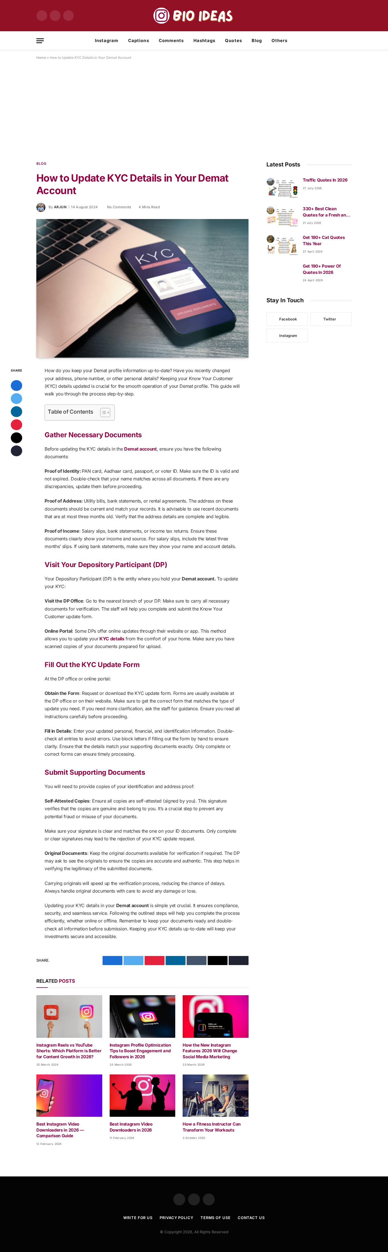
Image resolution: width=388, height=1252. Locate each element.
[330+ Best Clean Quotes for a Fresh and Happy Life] (282, 216)
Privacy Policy (176, 1217)
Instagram (106, 40)
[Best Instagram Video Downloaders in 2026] (143, 1095)
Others (279, 40)
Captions (138, 40)
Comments (171, 40)
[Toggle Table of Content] (102, 412)
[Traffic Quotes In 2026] (282, 187)
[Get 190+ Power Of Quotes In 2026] (282, 273)
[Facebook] (16, 385)
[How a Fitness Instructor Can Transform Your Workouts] (216, 1095)
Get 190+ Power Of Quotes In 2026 (322, 269)
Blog (257, 40)
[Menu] (40, 40)
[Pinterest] (16, 424)
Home (41, 57)
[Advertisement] (194, 109)
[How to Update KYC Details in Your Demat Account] (142, 288)
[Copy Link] (16, 450)
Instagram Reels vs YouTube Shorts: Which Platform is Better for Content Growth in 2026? (68, 1050)
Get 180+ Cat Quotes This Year (324, 240)
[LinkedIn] (16, 411)
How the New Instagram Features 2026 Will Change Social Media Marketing (210, 1050)
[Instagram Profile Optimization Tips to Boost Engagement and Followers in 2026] (143, 1016)
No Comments (119, 207)
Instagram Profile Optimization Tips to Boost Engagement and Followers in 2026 (140, 1050)
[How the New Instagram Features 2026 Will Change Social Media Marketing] (216, 1016)
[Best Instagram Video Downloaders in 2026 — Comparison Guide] (69, 1095)
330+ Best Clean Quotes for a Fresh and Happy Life (325, 212)
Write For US (138, 1217)
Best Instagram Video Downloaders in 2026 (131, 1126)
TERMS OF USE (216, 1217)
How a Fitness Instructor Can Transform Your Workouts (212, 1126)
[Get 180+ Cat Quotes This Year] (282, 244)
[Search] (349, 40)
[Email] (16, 437)
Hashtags (204, 40)
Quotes (233, 40)
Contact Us (251, 1217)
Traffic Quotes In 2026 (325, 180)
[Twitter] (16, 398)
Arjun (60, 207)
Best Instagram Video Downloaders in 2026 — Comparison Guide (60, 1129)
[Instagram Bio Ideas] (194, 15)
